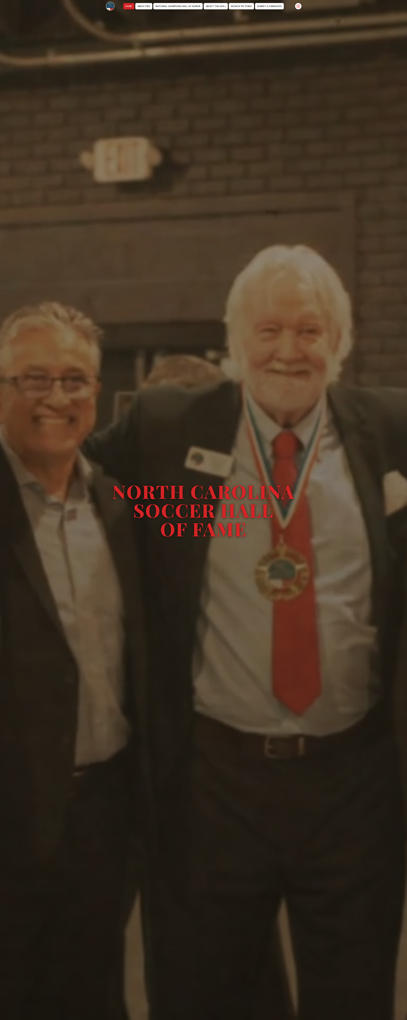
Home (128, 6)
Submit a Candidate (269, 6)
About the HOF (215, 6)
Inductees (144, 6)
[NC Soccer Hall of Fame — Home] (110, 6)
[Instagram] (298, 6)
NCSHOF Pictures (241, 6)
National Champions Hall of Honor (177, 6)
